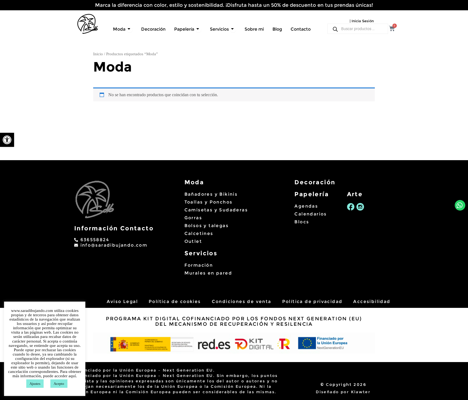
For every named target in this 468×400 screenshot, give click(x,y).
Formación (198, 265)
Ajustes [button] (35, 384)
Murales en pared (208, 273)
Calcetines (198, 233)
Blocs (301, 221)
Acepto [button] (59, 384)
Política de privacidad (312, 301)
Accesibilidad (371, 301)
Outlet (193, 241)
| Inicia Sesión (362, 21)
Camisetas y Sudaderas (216, 209)
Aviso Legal (122, 301)
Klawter (361, 391)
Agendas (306, 206)
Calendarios (310, 214)
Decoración (314, 182)
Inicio (98, 54)
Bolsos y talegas (206, 225)
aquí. (73, 376)
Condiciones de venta (241, 301)
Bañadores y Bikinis (211, 194)
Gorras (193, 217)
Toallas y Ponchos (208, 202)
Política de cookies (175, 301)
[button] (7, 140)
